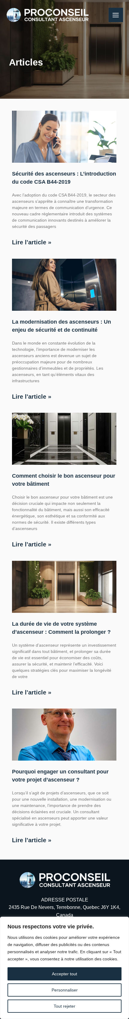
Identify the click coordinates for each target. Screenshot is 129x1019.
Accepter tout (64, 973)
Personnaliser (65, 990)
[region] (64, 968)
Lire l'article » (31, 242)
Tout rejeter (64, 1006)
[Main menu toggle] (116, 15)
